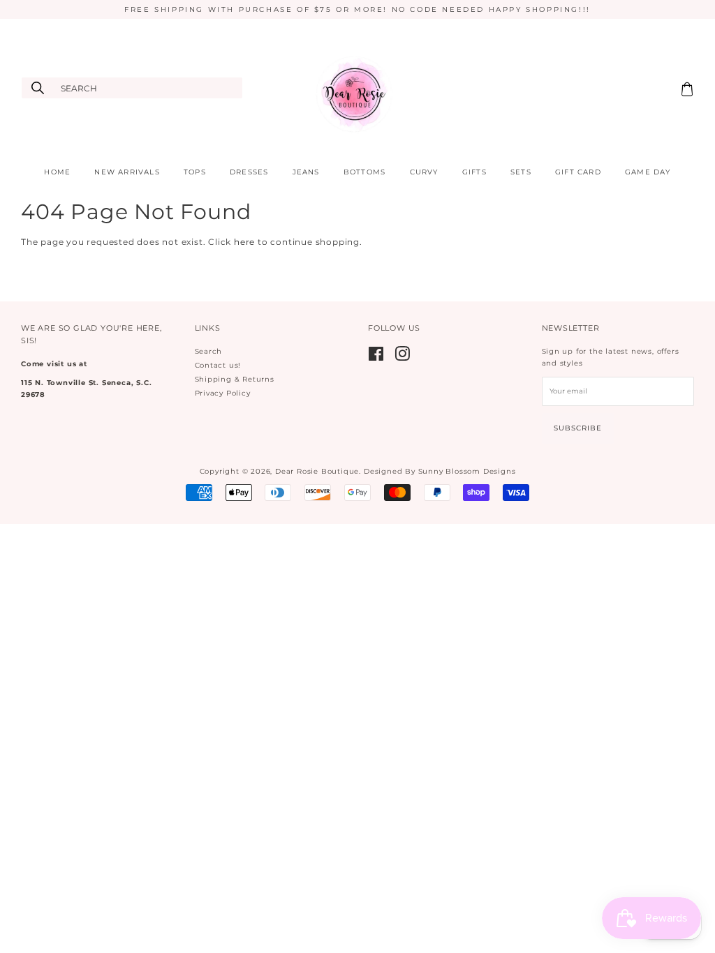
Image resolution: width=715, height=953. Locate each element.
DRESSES (249, 172)
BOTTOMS (364, 172)
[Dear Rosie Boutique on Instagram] (403, 357)
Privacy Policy (223, 393)
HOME (57, 172)
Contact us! (218, 365)
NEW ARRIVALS (126, 172)
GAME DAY (648, 172)
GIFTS (474, 172)
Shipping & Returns (234, 379)
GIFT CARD (578, 172)
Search (209, 351)
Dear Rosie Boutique (317, 471)
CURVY (424, 172)
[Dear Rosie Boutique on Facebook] (376, 357)
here (244, 242)
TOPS (195, 172)
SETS (520, 172)
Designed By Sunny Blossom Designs (439, 471)
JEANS (306, 172)
